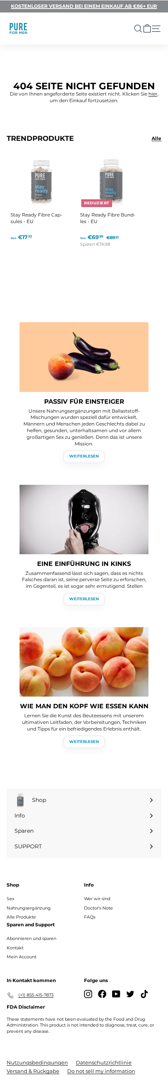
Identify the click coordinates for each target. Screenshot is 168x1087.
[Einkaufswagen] (147, 28)
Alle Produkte (21, 917)
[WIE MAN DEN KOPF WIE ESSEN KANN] (84, 662)
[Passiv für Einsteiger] (84, 357)
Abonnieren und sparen (31, 938)
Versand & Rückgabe (33, 1071)
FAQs (89, 917)
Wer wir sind (97, 898)
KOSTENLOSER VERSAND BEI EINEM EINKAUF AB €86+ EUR (84, 6)
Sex (10, 898)
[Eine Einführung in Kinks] (84, 519)
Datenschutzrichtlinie (104, 1062)
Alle (156, 138)
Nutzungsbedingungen (37, 1062)
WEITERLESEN (84, 456)
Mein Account (21, 956)
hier (152, 94)
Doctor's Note (98, 908)
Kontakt (15, 947)
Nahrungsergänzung (29, 908)
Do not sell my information (101, 1071)
